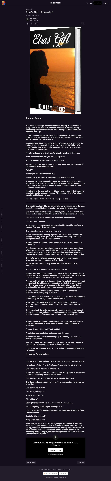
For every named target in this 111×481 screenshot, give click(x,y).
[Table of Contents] (2, 240)
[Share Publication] (91, 3)
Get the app (63, 473)
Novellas (29, 9)
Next (80, 462)
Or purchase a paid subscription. (55, 454)
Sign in (106, 3)
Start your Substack (51, 473)
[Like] (27, 24)
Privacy (55, 469)
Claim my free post (55, 450)
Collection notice (67, 469)
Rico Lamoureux (34, 18)
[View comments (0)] (31, 24)
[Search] (87, 3)
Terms (60, 469)
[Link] (23, 118)
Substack (47, 477)
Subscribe (98, 3)
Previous (32, 462)
